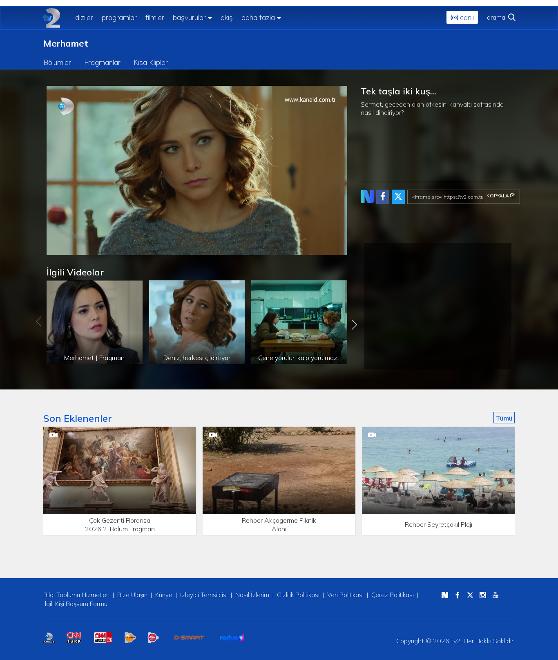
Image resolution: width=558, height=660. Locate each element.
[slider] (214, 249)
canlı (466, 17)
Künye (163, 595)
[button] (71, 249)
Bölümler (57, 62)
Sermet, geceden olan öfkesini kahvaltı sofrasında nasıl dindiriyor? (432, 108)
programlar (119, 17)
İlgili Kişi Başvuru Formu (75, 604)
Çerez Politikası (392, 595)
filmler (154, 17)
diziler (84, 17)
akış (227, 17)
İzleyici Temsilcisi (204, 595)
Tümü (504, 418)
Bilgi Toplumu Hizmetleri (76, 595)
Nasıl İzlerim (252, 595)
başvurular (189, 17)
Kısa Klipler (151, 62)
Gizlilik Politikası (298, 595)
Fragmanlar (102, 62)
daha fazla (258, 17)
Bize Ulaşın (132, 595)
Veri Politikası (345, 595)
